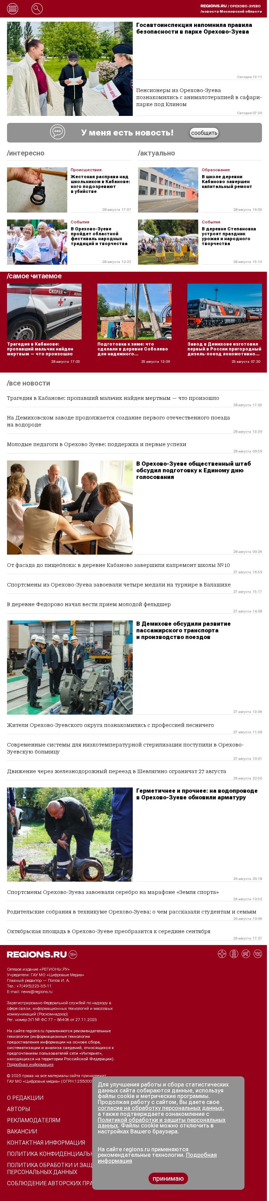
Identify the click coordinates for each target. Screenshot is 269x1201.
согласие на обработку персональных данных (160, 1108)
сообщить (204, 133)
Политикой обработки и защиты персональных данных (162, 1123)
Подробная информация (30, 1064)
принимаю (168, 1178)
